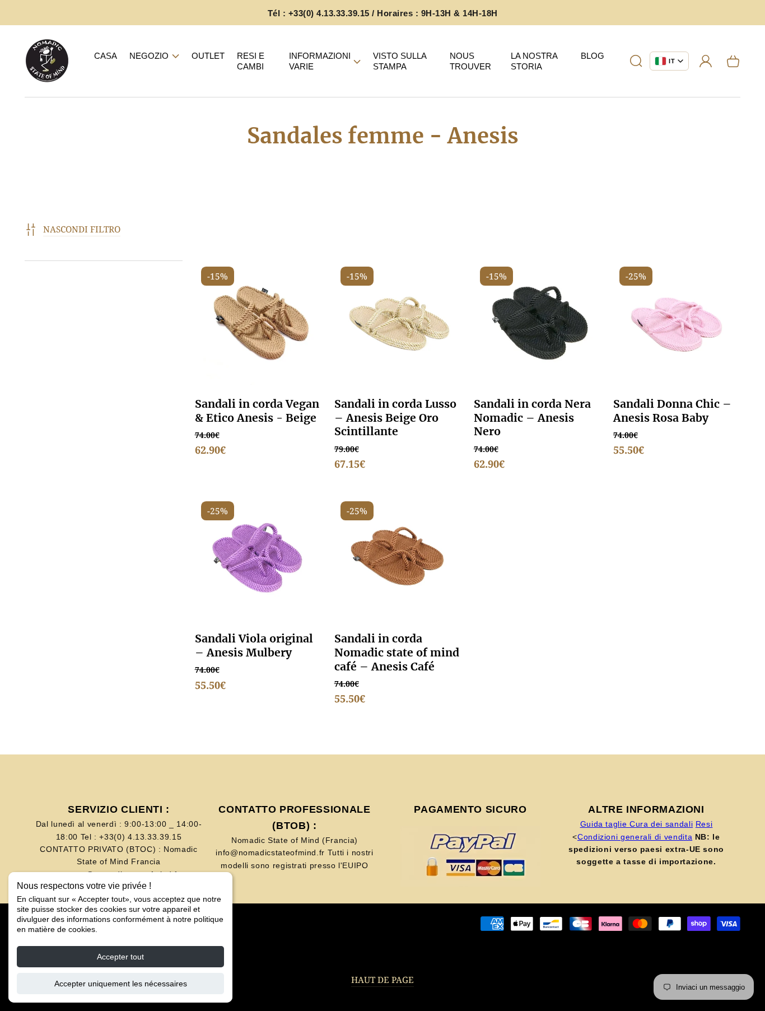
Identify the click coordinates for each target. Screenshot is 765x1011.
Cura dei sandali (661, 823)
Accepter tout (120, 956)
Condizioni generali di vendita (634, 836)
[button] (154, 56)
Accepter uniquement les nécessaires (120, 983)
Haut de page (382, 980)
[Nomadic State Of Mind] (47, 61)
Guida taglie (604, 823)
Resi (704, 823)
